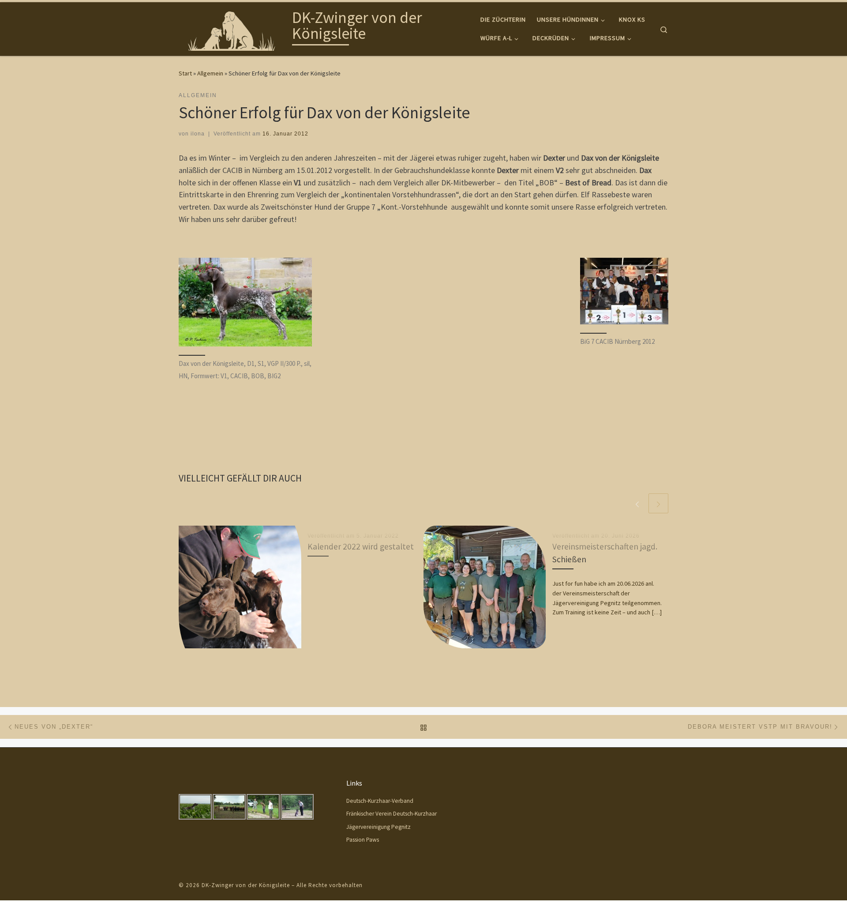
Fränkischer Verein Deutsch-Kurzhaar (391, 813)
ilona (198, 134)
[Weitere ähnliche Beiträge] (658, 503)
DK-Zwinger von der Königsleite (246, 885)
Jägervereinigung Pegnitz (378, 827)
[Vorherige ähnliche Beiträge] (637, 503)
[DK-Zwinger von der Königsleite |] (234, 27)
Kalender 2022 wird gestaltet (360, 546)
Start (185, 73)
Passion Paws (362, 839)
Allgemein (210, 73)
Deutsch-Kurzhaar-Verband (379, 801)
